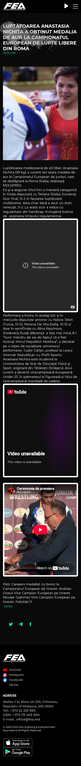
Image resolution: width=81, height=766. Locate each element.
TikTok (13, 685)
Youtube (15, 669)
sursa (8, 606)
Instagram (16, 675)
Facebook (16, 680)
